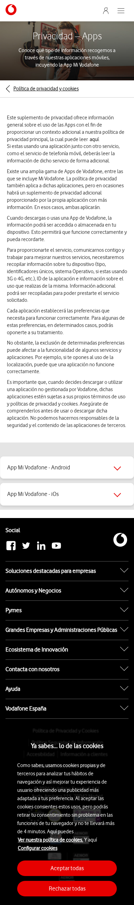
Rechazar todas (67, 888)
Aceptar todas (67, 868)
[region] (67, 813)
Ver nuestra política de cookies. (50, 840)
